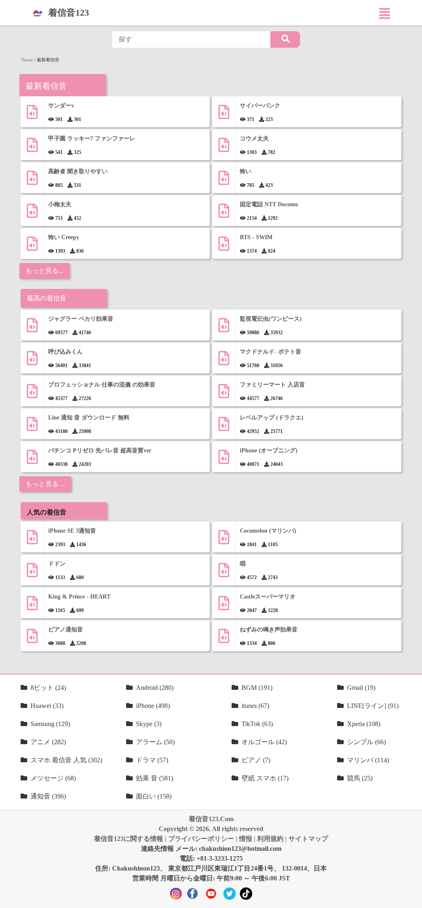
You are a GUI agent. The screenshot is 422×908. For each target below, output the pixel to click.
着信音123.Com (211, 818)
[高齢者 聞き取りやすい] (32, 180)
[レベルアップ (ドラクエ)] (223, 427)
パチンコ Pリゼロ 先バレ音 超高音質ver (99, 450)
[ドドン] (32, 573)
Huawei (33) (46, 705)
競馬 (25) (360, 778)
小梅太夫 (59, 204)
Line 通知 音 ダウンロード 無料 (88, 417)
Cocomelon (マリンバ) (268, 531)
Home (27, 59)
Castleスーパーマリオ (267, 597)
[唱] (223, 573)
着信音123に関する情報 (128, 838)
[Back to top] (411, 897)
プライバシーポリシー (201, 838)
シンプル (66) (366, 741)
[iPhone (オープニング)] (223, 459)
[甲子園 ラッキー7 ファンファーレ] (32, 147)
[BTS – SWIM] (223, 246)
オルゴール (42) (264, 741)
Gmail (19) (361, 687)
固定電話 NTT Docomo (269, 204)
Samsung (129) (50, 723)
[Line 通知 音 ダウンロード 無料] (32, 427)
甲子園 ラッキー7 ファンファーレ (91, 138)
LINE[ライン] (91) (373, 705)
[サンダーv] (32, 115)
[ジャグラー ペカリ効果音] (32, 328)
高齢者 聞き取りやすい (78, 171)
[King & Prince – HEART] (32, 606)
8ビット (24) (48, 687)
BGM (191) (256, 687)
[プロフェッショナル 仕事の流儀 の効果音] (32, 394)
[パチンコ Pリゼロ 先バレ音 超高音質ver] (32, 459)
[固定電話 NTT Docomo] (223, 213)
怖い (245, 171)
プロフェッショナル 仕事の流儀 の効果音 (101, 385)
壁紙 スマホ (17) (264, 778)
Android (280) (154, 687)
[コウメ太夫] (223, 147)
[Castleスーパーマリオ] (223, 606)
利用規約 (270, 838)
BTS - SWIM (256, 237)
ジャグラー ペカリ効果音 (80, 319)
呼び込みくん (65, 352)
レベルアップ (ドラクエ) (271, 417)
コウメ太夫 (254, 138)
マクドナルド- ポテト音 (270, 352)
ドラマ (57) (152, 760)
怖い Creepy (63, 237)
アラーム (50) (155, 741)
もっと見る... (44, 270)
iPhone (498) (153, 705)
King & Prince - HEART (79, 597)
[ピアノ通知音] (32, 639)
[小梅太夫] (32, 213)
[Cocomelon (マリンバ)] (223, 540)
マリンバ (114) (368, 760)
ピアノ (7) (255, 760)
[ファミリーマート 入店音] (223, 394)
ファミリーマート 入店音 (272, 385)
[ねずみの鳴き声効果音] (223, 639)
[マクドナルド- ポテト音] (223, 361)
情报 (245, 838)
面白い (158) (153, 796)
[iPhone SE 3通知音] (32, 540)
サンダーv (61, 105)
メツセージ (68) (53, 778)
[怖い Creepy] (32, 246)
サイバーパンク (260, 105)
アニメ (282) (48, 741)
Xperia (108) (363, 723)
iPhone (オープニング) (269, 450)
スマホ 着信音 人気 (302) (66, 760)
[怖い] (223, 180)
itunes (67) (255, 705)
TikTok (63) (257, 723)
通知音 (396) (48, 796)
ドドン (57, 564)
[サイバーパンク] (223, 115)
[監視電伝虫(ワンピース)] (223, 328)
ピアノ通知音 (65, 629)
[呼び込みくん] (32, 361)
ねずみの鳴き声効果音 (269, 629)
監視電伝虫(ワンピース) (271, 319)
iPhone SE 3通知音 (72, 531)
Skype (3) (149, 723)
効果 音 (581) (154, 778)
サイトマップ (308, 838)
